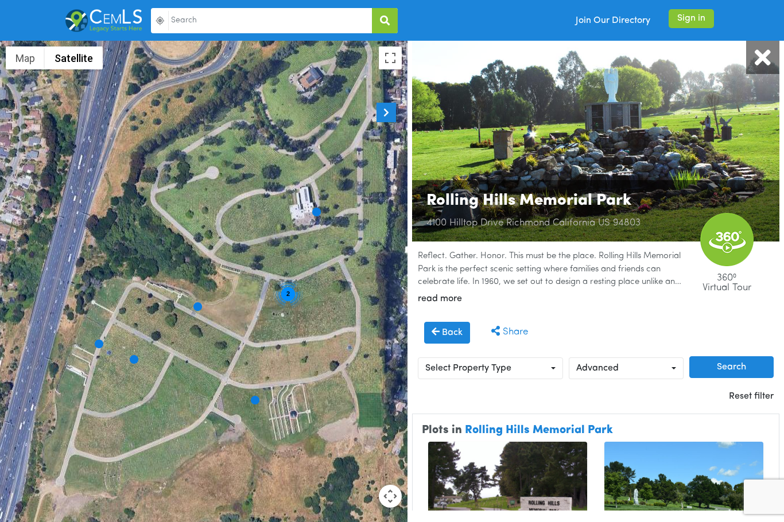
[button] (197, 306)
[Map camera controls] (390, 496)
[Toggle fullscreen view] (390, 57)
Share (514, 332)
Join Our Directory (613, 20)
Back (451, 332)
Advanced (597, 368)
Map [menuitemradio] (25, 58)
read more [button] (440, 298)
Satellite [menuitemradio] (74, 58)
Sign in (691, 18)
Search (731, 367)
